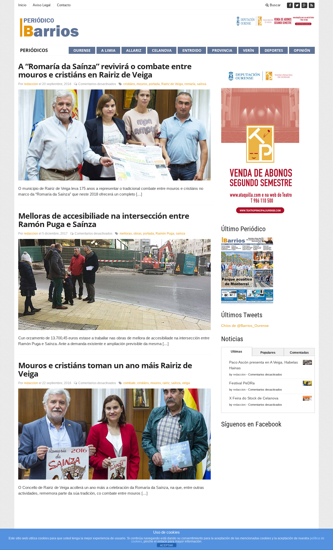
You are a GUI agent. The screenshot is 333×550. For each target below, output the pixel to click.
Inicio (22, 5)
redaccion (31, 84)
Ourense (82, 50)
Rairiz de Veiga (172, 84)
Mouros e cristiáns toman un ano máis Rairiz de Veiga (105, 369)
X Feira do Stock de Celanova (253, 398)
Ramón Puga (165, 233)
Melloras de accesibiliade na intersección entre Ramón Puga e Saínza (103, 219)
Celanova (162, 50)
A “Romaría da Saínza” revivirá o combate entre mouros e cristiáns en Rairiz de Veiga (104, 70)
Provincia (222, 50)
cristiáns (129, 84)
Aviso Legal (41, 5)
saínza (201, 84)
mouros (142, 84)
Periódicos (34, 50)
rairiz (166, 383)
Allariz (133, 50)
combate (129, 383)
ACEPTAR (166, 545)
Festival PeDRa (242, 383)
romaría (189, 84)
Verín (248, 50)
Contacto (64, 5)
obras (137, 233)
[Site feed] (312, 5)
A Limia (108, 50)
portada (154, 84)
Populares (268, 352)
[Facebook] (290, 5)
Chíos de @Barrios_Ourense (245, 325)
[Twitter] (297, 5)
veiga (186, 383)
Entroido (191, 50)
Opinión (302, 50)
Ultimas (236, 351)
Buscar (274, 5)
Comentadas (299, 352)
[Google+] (305, 5)
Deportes (274, 50)
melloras (126, 233)
